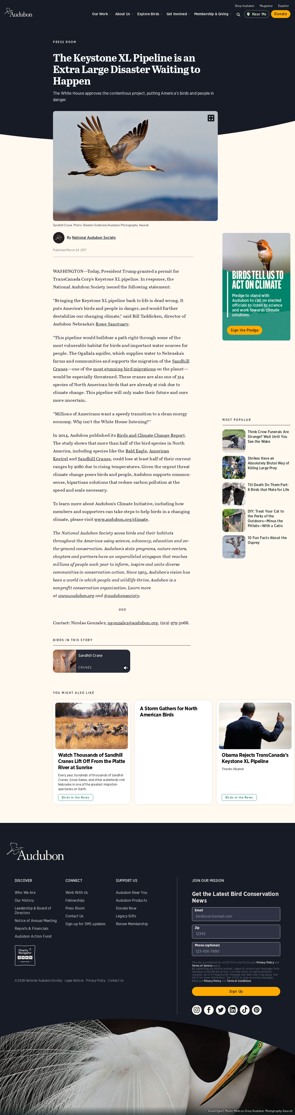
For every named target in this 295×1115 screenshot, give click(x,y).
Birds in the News (75, 797)
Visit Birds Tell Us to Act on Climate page (256, 287)
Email (199, 910)
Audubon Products (131, 900)
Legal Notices (74, 980)
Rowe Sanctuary (112, 324)
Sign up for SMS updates (85, 924)
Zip (197, 927)
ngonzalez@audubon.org (133, 622)
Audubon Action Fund (33, 936)
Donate (280, 14)
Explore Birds (148, 14)
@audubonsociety (121, 595)
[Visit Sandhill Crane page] (91, 661)
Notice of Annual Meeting (36, 920)
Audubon (18, 12)
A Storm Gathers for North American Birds (173, 752)
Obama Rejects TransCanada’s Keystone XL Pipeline (255, 752)
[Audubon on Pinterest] (257, 1010)
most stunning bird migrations (124, 369)
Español (283, 6)
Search (238, 14)
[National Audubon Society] (59, 238)
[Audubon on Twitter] (221, 1010)
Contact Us (74, 916)
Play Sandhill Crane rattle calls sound (125, 668)
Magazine (266, 6)
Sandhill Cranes (94, 458)
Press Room (75, 908)
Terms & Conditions (239, 981)
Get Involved (177, 14)
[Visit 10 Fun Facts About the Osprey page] (257, 546)
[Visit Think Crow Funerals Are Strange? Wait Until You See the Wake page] (257, 440)
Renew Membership (132, 924)
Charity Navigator (25, 955)
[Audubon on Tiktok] (245, 1010)
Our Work (100, 14)
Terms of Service (202, 965)
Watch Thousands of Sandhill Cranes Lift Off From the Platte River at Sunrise (91, 752)
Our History (24, 900)
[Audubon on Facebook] (209, 1010)
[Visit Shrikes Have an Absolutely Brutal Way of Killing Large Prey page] (257, 467)
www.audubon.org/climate (121, 519)
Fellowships (75, 900)
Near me (259, 14)
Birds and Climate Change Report (151, 435)
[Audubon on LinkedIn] (233, 1010)
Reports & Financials (32, 928)
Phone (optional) (207, 945)
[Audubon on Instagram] (197, 1010)
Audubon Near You (131, 892)
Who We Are (25, 892)
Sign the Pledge (245, 330)
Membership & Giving (211, 14)
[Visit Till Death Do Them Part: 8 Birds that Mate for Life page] (257, 493)
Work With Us (76, 892)
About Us (122, 14)
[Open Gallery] (211, 118)
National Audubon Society (94, 237)
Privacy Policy (96, 980)
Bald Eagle (136, 451)
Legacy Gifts (126, 916)
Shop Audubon (244, 6)
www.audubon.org (76, 595)
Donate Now (126, 908)
